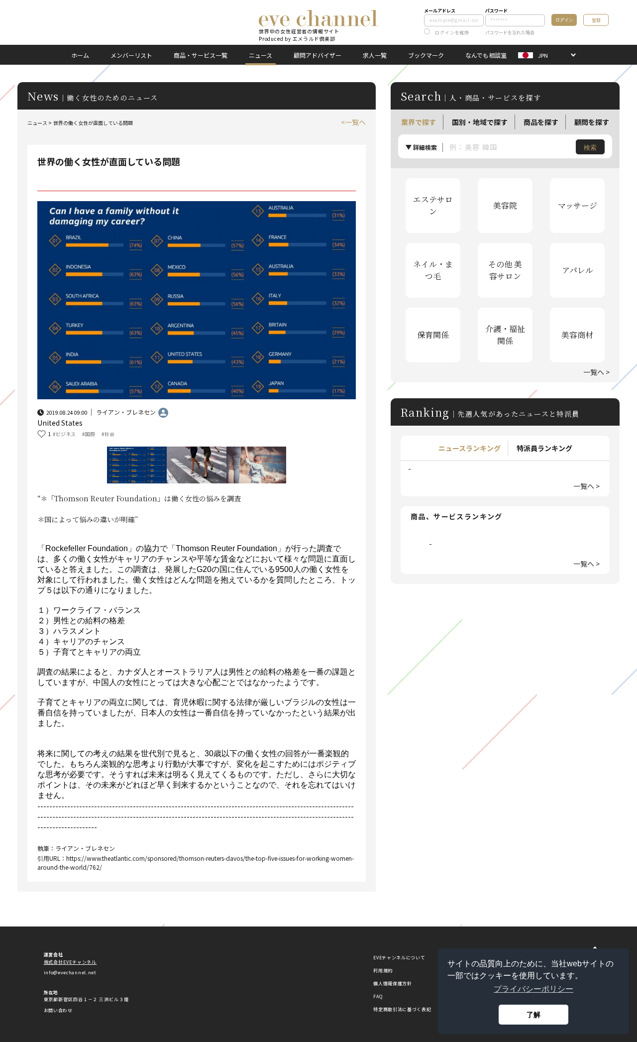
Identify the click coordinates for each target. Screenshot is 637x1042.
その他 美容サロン (505, 270)
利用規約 (383, 970)
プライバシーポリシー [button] (533, 989)
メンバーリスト (131, 55)
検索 (590, 147)
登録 (596, 20)
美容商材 (577, 335)
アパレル (577, 270)
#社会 (108, 434)
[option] (196, 300)
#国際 (88, 434)
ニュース (260, 55)
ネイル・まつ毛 (433, 270)
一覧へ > (596, 372)
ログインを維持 (452, 32)
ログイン (564, 19)
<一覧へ (353, 122)
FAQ (377, 996)
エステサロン (433, 205)
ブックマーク (426, 55)
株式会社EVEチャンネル (70, 962)
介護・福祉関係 (505, 335)
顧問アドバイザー (317, 55)
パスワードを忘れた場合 (509, 32)
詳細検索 (425, 147)
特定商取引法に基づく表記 (402, 1009)
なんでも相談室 (486, 55)
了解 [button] (533, 1015)
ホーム (80, 55)
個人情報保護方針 (392, 983)
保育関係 (433, 335)
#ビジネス (64, 434)
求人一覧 (375, 55)
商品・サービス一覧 (200, 55)
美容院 (505, 205)
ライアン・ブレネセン (126, 412)
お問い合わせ (58, 1010)
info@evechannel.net (70, 972)
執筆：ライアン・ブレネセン (76, 848)
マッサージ (577, 205)
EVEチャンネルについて (399, 957)
